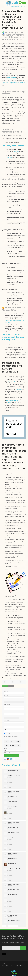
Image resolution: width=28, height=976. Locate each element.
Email (5, 725)
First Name (6, 691)
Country (5, 700)
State (5, 716)
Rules (9, 966)
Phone (5, 729)
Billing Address (7, 704)
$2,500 (18, 745)
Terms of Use (21, 965)
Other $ (5, 748)
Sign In (3, 963)
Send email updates (9, 733)
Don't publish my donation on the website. (14, 752)
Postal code (6, 720)
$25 (6, 741)
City (4, 711)
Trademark (4, 966)
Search (12, 966)
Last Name (6, 695)
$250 (6, 745)
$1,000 (12, 745)
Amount (5, 738)
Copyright (11, 965)
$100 (17, 741)
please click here (11, 77)
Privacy (16, 965)
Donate (7, 965)
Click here (16, 151)
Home (3, 965)
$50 (12, 741)
